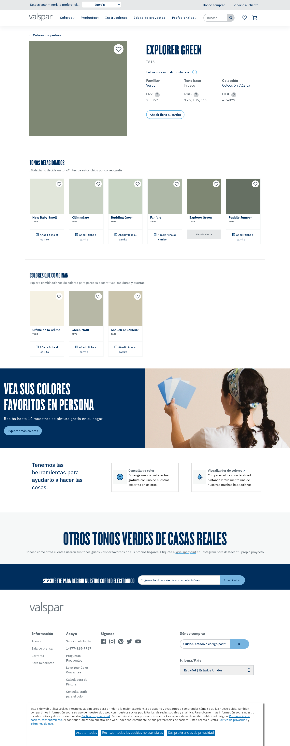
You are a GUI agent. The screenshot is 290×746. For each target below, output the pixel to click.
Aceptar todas (86, 732)
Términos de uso (42, 723)
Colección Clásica (236, 85)
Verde (150, 85)
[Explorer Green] (118, 49)
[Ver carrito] (255, 18)
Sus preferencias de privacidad (191, 732)
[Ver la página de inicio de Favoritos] (244, 18)
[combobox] (215, 18)
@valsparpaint (186, 552)
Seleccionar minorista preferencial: (55, 5)
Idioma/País (190, 660)
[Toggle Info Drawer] (194, 72)
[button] (156, 95)
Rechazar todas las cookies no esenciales (132, 732)
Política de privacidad (95, 716)
